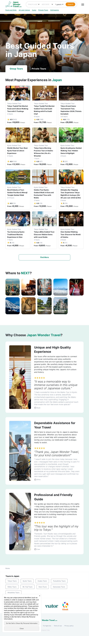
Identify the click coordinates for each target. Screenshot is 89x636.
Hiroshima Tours (13, 592)
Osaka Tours (42, 581)
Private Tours (43, 10)
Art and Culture (24, 10)
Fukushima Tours (59, 581)
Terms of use (58, 626)
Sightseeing (54, 10)
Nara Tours (43, 587)
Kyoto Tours (27, 581)
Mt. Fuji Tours (27, 587)
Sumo (34, 10)
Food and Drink (11, 10)
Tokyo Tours (12, 581)
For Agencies (47, 626)
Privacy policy (69, 626)
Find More (44, 257)
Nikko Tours (12, 587)
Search (70, 4)
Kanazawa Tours (59, 587)
